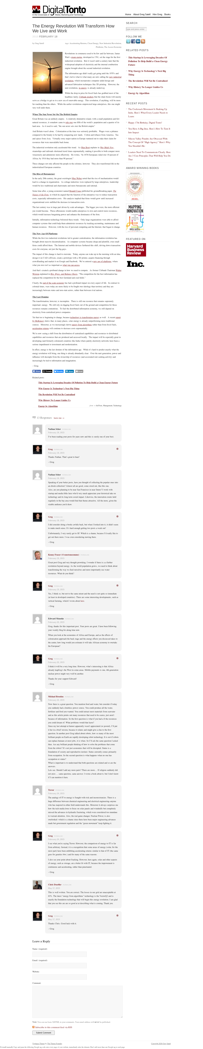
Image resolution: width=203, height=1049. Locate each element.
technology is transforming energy (84, 317)
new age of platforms (102, 261)
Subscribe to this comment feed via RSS (53, 1027)
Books (167, 14)
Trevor (51, 789)
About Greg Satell (141, 14)
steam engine (76, 57)
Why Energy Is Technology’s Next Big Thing (58, 388)
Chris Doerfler (54, 884)
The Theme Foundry (54, 1043)
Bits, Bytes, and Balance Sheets (64, 273)
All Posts (99, 405)
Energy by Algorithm (48, 406)
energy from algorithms (82, 324)
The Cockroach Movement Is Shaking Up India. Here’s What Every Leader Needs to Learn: (148, 112)
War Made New (107, 147)
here (82, 600)
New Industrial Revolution (110, 43)
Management (107, 405)
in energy (82, 87)
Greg (50, 449)
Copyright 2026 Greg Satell (161, 1043)
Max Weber (77, 178)
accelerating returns (40, 328)
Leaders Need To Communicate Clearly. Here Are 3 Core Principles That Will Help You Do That (149, 155)
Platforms (99, 47)
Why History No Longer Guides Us (54, 400)
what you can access (71, 265)
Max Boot (85, 147)
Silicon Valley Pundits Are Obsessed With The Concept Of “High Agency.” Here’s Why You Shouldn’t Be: (149, 142)
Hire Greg (157, 14)
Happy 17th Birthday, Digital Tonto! (145, 122)
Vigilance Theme (38, 1043)
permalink (66, 429)
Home (128, 14)
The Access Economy (113, 47)
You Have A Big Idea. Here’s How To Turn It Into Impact (149, 130)
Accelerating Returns (78, 43)
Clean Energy (93, 43)
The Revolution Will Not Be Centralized (56, 394)
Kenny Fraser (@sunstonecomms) (63, 554)
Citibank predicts (86, 96)
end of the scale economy (53, 282)
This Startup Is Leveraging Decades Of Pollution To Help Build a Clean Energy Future (78, 382)
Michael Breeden (55, 696)
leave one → (59, 417)
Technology (117, 405)
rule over (69, 122)
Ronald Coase (75, 191)
